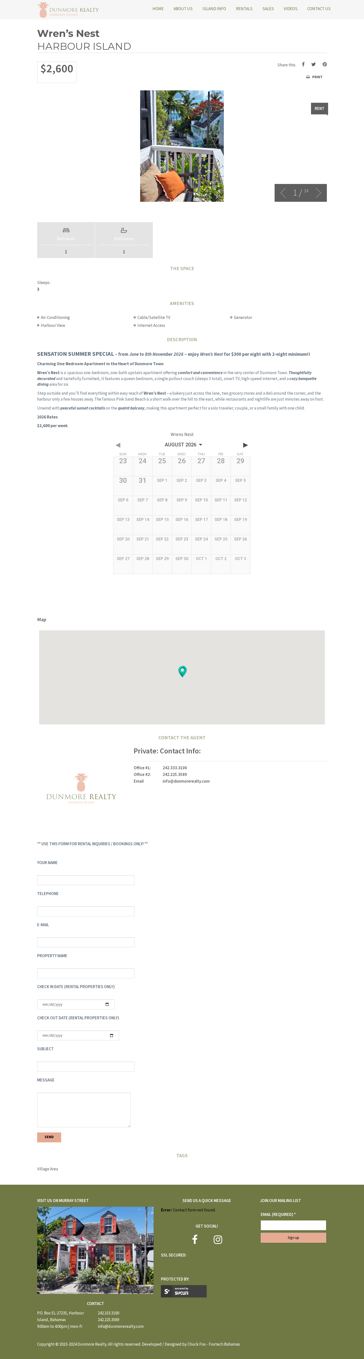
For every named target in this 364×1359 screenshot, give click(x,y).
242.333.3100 (175, 767)
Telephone (48, 893)
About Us (183, 8)
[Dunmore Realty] (68, 9)
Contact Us (319, 8)
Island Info (214, 8)
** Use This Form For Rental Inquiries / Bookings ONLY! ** (92, 843)
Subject (45, 1048)
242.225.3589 (175, 774)
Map (41, 619)
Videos (290, 8)
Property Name (52, 955)
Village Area (47, 1169)
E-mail (43, 924)
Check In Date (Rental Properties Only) (76, 986)
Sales (268, 8)
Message (45, 1080)
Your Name (47, 862)
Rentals (244, 8)
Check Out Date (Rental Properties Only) (78, 1018)
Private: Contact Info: (167, 750)
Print (317, 77)
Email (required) (278, 1214)
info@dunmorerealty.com (186, 781)
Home (158, 8)
